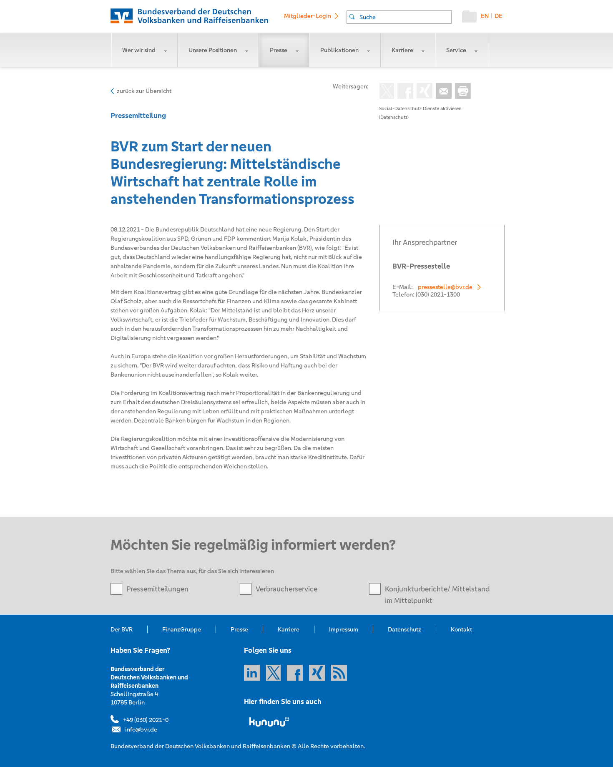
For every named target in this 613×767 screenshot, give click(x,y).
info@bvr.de (141, 729)
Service (456, 50)
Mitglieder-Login (307, 16)
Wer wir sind (139, 50)
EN (485, 16)
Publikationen (339, 50)
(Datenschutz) (394, 117)
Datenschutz (404, 629)
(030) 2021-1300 (438, 294)
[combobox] (399, 17)
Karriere (402, 50)
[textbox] (405, 17)
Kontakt (461, 629)
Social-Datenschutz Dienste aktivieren (420, 108)
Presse (278, 50)
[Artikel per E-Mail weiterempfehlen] (442, 92)
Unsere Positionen (212, 50)
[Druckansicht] (461, 92)
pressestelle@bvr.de (445, 287)
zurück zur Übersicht (144, 91)
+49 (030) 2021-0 (145, 720)
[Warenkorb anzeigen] (471, 18)
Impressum (343, 629)
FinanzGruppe (181, 629)
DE (498, 16)
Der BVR (122, 629)
